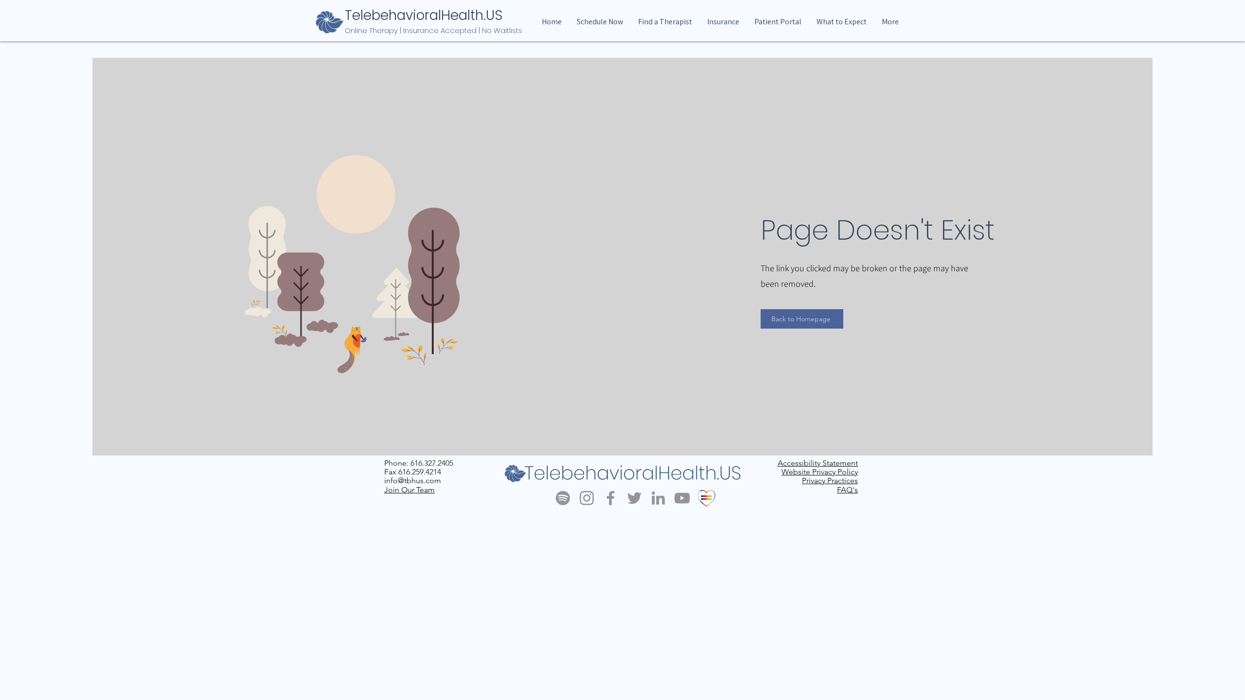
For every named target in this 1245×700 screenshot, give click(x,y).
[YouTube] (682, 498)
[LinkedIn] (658, 498)
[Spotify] (562, 498)
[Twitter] (634, 498)
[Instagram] (586, 498)
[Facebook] (610, 498)
